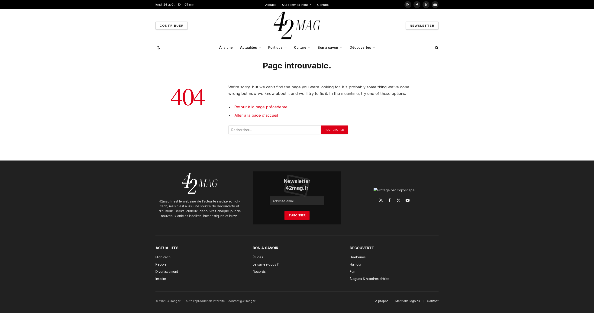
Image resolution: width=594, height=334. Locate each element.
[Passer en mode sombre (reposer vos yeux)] (157, 47)
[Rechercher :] (274, 129)
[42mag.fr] (297, 25)
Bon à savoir (328, 47)
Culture (300, 47)
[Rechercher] (436, 47)
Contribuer (172, 25)
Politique (275, 47)
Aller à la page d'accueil (256, 115)
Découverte (362, 248)
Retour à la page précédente (260, 107)
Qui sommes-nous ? (296, 4)
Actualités (248, 47)
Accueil (270, 4)
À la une (226, 47)
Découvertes (360, 47)
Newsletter (422, 25)
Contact (323, 4)
